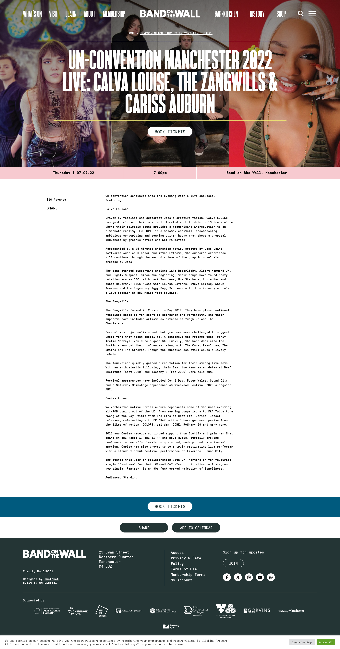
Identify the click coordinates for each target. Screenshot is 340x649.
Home (131, 33)
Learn (71, 13)
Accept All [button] (326, 642)
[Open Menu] (312, 13)
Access (177, 552)
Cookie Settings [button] (302, 642)
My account (181, 579)
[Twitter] (238, 577)
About (89, 13)
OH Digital (48, 582)
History (257, 13)
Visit (53, 13)
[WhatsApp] (271, 577)
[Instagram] (249, 577)
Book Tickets (170, 131)
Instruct (51, 579)
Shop (281, 13)
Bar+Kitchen (226, 13)
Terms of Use (184, 568)
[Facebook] (227, 577)
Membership (114, 13)
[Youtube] (260, 577)
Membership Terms (188, 574)
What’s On (32, 13)
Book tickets (170, 506)
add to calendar (196, 527)
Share (52, 208)
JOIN (233, 563)
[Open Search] (301, 13)
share (144, 527)
